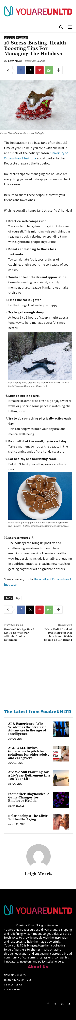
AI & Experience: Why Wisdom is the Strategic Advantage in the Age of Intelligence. (27, 729)
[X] (30, 70)
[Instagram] (55, 1004)
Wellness (22, 38)
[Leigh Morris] (38, 856)
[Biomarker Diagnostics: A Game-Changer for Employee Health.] (61, 800)
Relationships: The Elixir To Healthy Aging (28, 817)
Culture (9, 38)
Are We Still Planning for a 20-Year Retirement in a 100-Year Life (29, 775)
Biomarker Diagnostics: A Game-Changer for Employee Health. (28, 797)
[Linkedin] (62, 1004)
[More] (58, 70)
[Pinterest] (39, 70)
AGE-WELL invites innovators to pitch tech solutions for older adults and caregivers (28, 753)
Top (18, 598)
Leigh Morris (15, 61)
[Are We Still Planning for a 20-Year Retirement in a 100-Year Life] (61, 778)
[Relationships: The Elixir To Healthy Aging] (61, 822)
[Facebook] (21, 70)
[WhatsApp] (49, 70)
